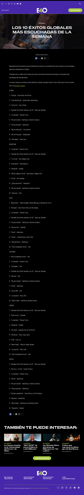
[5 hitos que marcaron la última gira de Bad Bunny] (71, 437)
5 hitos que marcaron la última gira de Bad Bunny (70, 447)
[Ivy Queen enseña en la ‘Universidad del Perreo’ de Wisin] (13, 437)
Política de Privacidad (44, 488)
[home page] (42, 10)
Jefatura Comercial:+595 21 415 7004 (28, 477)
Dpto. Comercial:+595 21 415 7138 (8, 477)
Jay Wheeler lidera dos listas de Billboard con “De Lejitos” (51, 448)
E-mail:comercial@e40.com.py (68, 477)
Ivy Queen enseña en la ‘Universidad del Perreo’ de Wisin (12, 448)
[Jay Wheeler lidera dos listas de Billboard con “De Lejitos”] (52, 437)
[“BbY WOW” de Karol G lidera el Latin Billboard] (32, 437)
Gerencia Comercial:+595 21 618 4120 (48, 477)
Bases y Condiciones (34, 488)
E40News (42, 23)
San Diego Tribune (19, 85)
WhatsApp (75, 10)
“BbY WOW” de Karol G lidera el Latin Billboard (30, 447)
